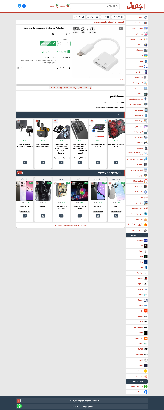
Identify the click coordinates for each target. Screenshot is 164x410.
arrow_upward (18, 400)
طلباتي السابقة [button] (117, 17)
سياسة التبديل (69, 88)
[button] (64, 6)
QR (19, 68)
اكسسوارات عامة (100, 22)
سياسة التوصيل (85, 88)
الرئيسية (121, 22)
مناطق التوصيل (92, 17)
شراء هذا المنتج (48, 43)
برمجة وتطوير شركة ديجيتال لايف (82, 406)
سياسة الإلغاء (56, 88)
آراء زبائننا (105, 17)
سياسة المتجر (79, 17)
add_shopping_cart (116, 162)
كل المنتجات (112, 22)
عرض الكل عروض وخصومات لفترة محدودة (70, 225)
